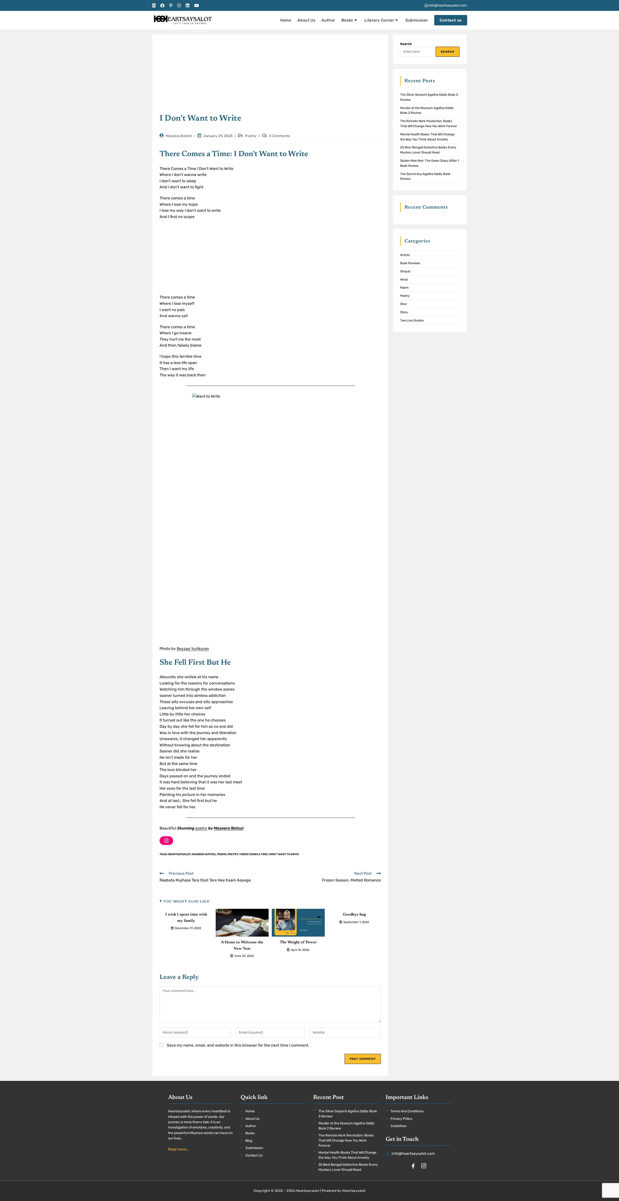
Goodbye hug (354, 915)
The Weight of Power (298, 942)
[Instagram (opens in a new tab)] (179, 5)
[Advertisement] (270, 77)
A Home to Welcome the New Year (242, 945)
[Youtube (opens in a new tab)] (196, 5)
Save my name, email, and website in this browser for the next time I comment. (238, 1045)
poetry (201, 828)
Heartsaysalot (179, 854)
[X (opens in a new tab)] (155, 5)
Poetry (251, 136)
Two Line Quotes (412, 320)
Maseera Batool (179, 136)
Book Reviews (410, 263)
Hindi (404, 279)
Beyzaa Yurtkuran (193, 648)
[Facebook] (413, 1166)
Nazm (404, 287)
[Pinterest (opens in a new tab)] (171, 5)
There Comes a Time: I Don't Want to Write (269, 854)
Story (404, 312)
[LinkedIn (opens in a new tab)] (187, 5)
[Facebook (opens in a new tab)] (162, 5)
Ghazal (405, 271)
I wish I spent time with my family (186, 918)
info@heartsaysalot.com (447, 5)
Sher (403, 304)
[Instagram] (166, 840)
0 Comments (279, 136)
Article (405, 255)
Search (406, 44)
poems (221, 854)
